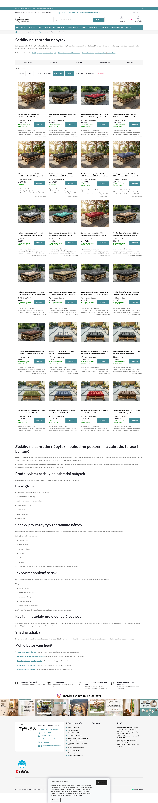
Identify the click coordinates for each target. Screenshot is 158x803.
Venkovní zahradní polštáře (26, 670)
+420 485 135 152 (46, 736)
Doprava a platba (32, 12)
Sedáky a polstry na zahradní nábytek (44, 53)
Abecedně (130, 62)
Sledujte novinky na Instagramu (82, 695)
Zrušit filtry (102, 73)
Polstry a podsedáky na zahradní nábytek (31, 657)
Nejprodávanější (104, 62)
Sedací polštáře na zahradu (26, 665)
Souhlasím (101, 783)
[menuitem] (21, 27)
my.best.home (45, 742)
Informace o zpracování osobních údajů (77, 744)
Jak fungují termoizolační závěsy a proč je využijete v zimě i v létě (128, 745)
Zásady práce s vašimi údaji (76, 747)
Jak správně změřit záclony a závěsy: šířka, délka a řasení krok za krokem (127, 728)
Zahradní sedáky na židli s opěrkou (69, 53)
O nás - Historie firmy (74, 750)
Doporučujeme (28, 62)
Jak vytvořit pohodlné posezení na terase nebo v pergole (126, 741)
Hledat (98, 20)
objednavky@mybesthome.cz (49, 729)
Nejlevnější (53, 62)
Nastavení (55, 800)
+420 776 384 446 (46, 732)
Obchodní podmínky (45, 12)
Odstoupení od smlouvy (75, 735)
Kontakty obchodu (20, 12)
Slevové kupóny (72, 753)
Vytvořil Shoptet (138, 789)
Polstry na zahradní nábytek (26, 652)
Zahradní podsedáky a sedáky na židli (94, 53)
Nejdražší (79, 62)
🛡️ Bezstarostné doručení (75, 755)
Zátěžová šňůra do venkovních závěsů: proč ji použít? (128, 737)
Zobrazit (39, 124)
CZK (137, 12)
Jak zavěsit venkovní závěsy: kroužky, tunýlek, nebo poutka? (127, 732)
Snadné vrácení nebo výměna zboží (78, 738)
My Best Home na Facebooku (49, 739)
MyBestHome (111, 53)
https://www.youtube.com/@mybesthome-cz (51, 746)
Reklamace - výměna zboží (75, 741)
